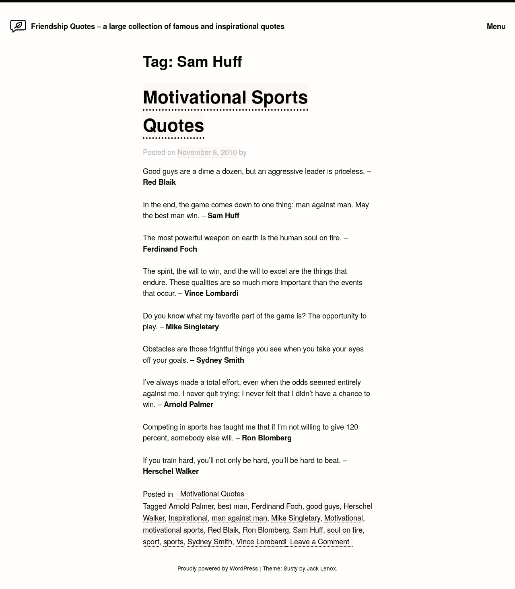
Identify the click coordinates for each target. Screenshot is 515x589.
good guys (323, 505)
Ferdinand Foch (276, 505)
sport (151, 541)
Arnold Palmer (191, 505)
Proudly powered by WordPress (218, 568)
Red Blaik (223, 529)
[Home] (18, 32)
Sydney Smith (209, 541)
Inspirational (188, 517)
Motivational (343, 517)
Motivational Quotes (212, 493)
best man (232, 505)
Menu (496, 26)
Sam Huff (308, 529)
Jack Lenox (321, 568)
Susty (291, 568)
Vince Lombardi (261, 541)
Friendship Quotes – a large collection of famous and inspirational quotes (157, 26)
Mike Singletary (295, 517)
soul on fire (345, 529)
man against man (239, 517)
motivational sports (173, 529)
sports (173, 541)
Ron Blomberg (266, 529)
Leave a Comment (321, 541)
